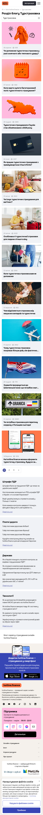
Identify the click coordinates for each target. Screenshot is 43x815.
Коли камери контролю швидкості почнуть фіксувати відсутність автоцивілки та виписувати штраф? (19, 506)
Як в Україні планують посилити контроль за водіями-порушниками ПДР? (20, 561)
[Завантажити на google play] (31, 676)
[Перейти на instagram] (25, 704)
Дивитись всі (8, 512)
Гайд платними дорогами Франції (16, 530)
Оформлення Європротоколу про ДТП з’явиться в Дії (21, 574)
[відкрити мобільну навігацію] (39, 3)
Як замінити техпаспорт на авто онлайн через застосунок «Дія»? (21, 614)
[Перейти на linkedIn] (35, 704)
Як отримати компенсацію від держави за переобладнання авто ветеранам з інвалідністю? (19, 567)
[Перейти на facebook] (14, 704)
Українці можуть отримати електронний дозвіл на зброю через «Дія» (21, 621)
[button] (21, 743)
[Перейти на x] (30, 704)
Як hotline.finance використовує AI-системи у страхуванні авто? (20, 608)
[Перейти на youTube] (9, 704)
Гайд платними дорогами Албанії (16, 526)
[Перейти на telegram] (4, 704)
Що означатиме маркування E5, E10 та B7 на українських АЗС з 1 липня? (20, 580)
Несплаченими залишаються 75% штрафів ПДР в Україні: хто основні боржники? (21, 493)
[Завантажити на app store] (12, 676)
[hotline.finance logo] (5, 3)
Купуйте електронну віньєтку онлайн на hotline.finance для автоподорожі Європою (19, 540)
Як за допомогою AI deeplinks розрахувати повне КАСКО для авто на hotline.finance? (19, 601)
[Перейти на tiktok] (20, 704)
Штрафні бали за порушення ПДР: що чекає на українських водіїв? (21, 487)
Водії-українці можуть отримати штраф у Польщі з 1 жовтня (19, 500)
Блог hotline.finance (12, 9)
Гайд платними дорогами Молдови (16, 535)
